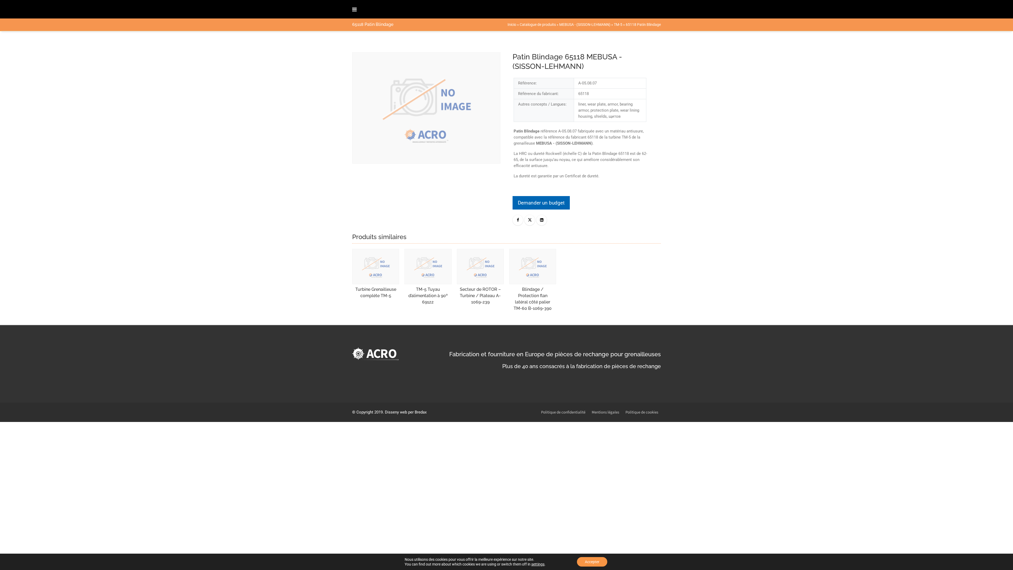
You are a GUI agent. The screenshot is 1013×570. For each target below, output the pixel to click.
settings (537, 564)
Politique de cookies (641, 412)
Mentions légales (605, 412)
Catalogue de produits (538, 24)
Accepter (592, 562)
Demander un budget (541, 203)
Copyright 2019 (369, 412)
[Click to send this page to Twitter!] (529, 220)
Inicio (512, 24)
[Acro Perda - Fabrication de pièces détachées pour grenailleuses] (377, 9)
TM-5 (618, 24)
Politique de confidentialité (563, 412)
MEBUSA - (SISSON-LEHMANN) (584, 24)
